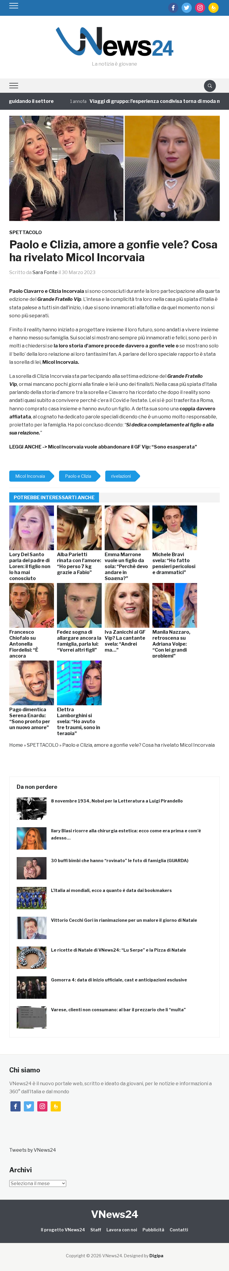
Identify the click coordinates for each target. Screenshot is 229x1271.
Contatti (179, 1229)
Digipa (156, 1255)
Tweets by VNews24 (32, 1150)
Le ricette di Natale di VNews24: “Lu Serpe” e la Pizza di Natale (118, 950)
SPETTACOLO (25, 232)
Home (16, 745)
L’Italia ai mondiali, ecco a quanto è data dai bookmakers (111, 890)
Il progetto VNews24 (63, 1229)
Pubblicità (153, 1229)
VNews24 (114, 1214)
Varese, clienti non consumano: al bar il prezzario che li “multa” (118, 1009)
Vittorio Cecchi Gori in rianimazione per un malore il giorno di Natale (124, 920)
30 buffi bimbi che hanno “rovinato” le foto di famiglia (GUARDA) (119, 860)
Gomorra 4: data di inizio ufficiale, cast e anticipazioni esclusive (119, 979)
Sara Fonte (45, 272)
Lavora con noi (121, 1229)
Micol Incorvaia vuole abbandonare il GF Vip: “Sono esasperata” (122, 447)
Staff (95, 1229)
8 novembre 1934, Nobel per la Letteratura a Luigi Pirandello (117, 800)
